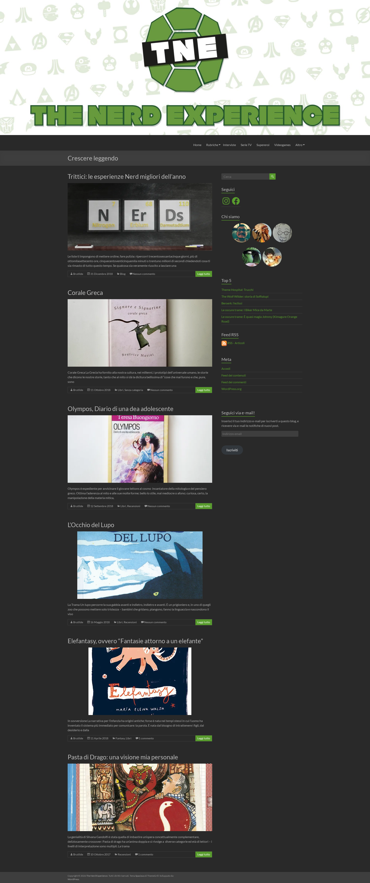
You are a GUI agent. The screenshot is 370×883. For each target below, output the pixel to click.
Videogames (282, 145)
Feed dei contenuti (233, 375)
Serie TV (246, 145)
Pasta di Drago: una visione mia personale (123, 757)
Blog (122, 273)
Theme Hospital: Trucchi (237, 289)
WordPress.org (231, 389)
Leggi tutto (203, 273)
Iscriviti (232, 450)
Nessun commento (144, 273)
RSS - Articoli (236, 343)
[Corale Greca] (140, 301)
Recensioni (133, 506)
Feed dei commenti (233, 382)
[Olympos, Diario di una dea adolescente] (140, 417)
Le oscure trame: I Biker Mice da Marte (246, 310)
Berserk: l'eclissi (231, 303)
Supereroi (262, 145)
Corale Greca (85, 292)
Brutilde (78, 273)
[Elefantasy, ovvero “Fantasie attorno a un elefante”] (139, 649)
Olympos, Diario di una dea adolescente (120, 408)
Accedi (225, 368)
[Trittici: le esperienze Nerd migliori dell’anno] (140, 185)
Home (197, 145)
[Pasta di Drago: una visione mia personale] (140, 765)
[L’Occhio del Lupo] (140, 533)
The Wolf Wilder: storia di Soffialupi (244, 296)
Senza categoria (133, 390)
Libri (120, 390)
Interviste (229, 145)
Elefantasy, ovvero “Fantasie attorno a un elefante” (135, 641)
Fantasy (120, 738)
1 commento (146, 738)
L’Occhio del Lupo (91, 524)
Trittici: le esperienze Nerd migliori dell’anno (127, 176)
